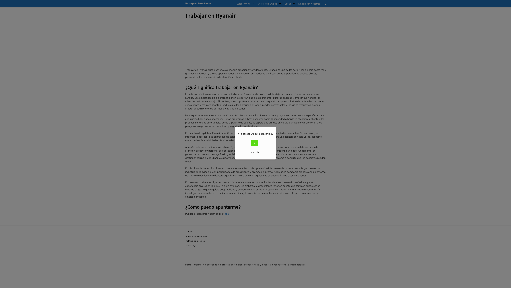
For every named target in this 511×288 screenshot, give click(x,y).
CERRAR (255, 151)
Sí (254, 142)
